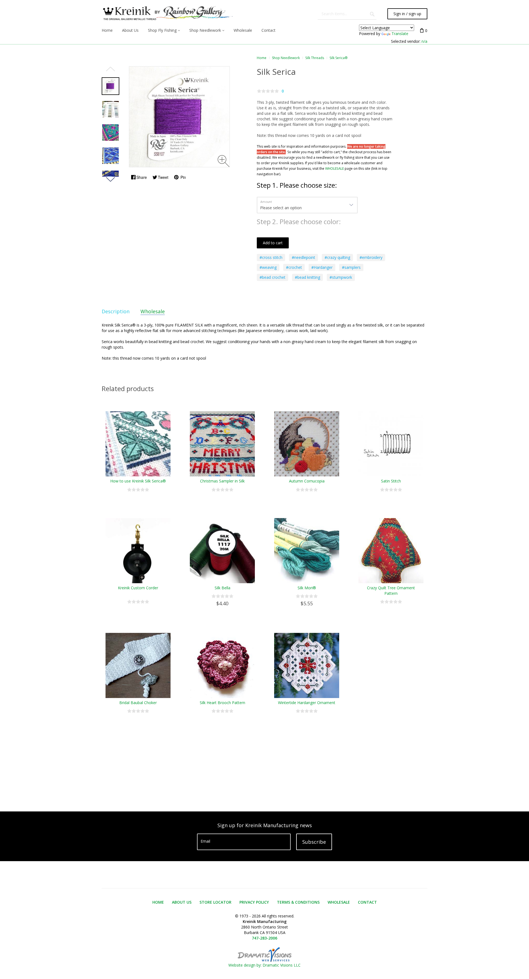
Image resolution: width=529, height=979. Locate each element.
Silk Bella (222, 587)
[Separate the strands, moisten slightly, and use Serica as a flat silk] (110, 155)
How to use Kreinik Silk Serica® (138, 481)
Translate (400, 33)
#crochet (294, 267)
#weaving (268, 267)
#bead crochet (272, 277)
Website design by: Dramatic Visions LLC (264, 965)
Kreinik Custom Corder (138, 587)
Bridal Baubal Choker (138, 702)
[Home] (167, 14)
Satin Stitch (391, 481)
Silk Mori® (307, 587)
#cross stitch (271, 257)
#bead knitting (307, 277)
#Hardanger (322, 267)
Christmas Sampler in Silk (222, 481)
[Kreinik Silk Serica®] (110, 86)
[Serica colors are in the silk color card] (110, 109)
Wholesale (153, 311)
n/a (424, 41)
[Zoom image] (224, 161)
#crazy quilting (337, 257)
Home (261, 57)
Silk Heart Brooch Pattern (222, 702)
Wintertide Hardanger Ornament (306, 702)
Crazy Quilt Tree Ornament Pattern (391, 590)
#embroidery (371, 257)
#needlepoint (303, 257)
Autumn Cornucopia (307, 481)
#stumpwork (341, 277)
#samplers (351, 267)
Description (115, 311)
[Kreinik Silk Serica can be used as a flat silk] (110, 132)
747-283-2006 (264, 938)
